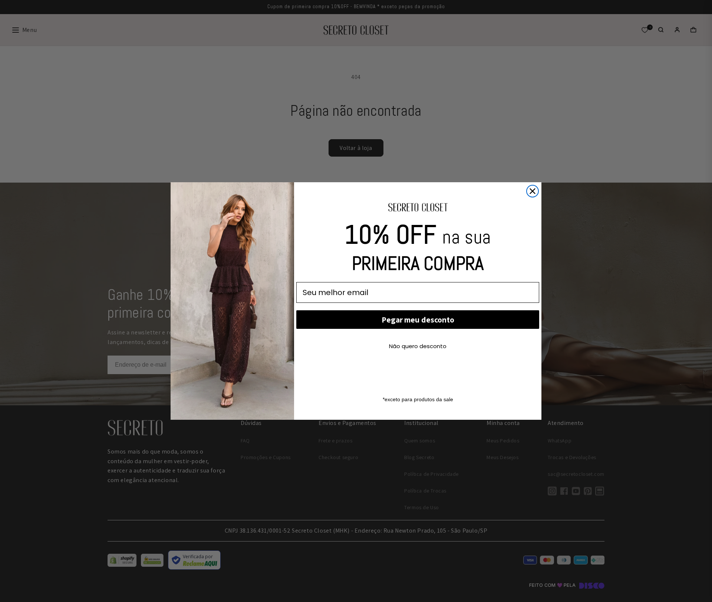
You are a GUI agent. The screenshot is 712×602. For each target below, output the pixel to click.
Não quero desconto (417, 346)
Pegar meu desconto (418, 319)
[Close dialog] (532, 191)
